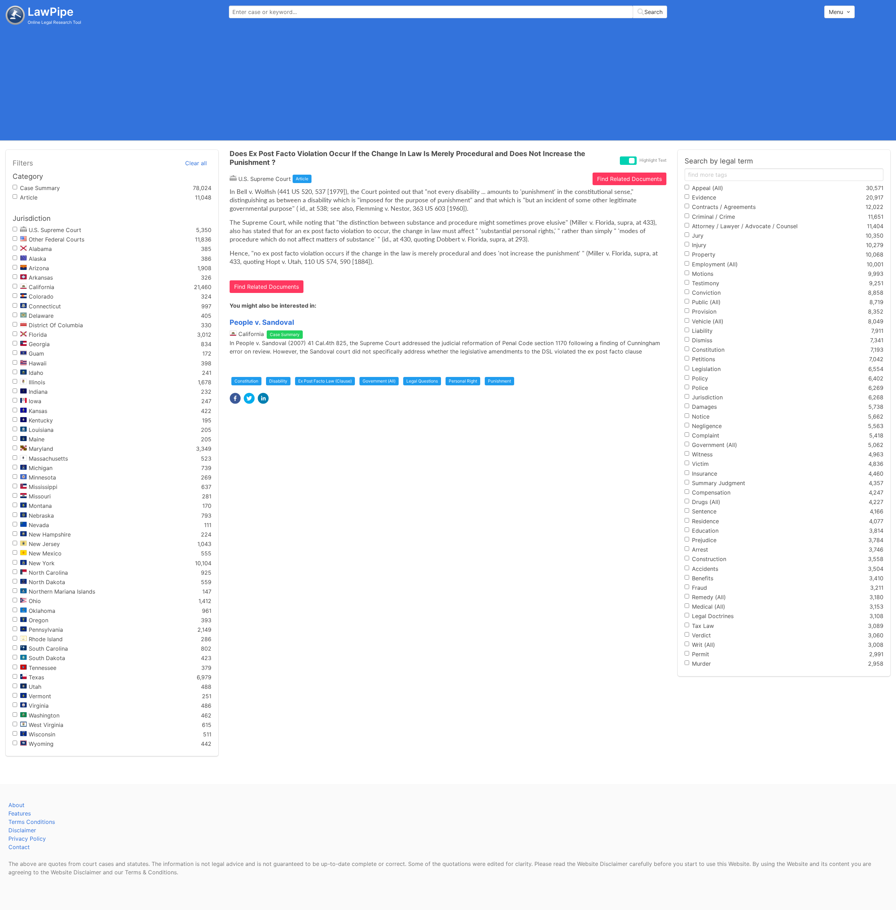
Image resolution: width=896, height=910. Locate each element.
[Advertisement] (448, 82)
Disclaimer (22, 830)
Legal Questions (422, 381)
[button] (235, 398)
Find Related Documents (629, 178)
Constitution (246, 381)
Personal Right (463, 381)
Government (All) (379, 381)
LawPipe (51, 12)
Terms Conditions (31, 821)
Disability (278, 381)
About (16, 805)
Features (19, 813)
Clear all (196, 163)
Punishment (499, 381)
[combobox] (448, 12)
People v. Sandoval (262, 322)
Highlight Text (652, 160)
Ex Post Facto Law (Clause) (325, 381)
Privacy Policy (27, 838)
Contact (19, 847)
